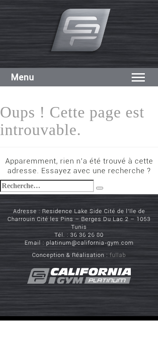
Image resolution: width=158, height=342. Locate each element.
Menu (22, 77)
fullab (118, 255)
